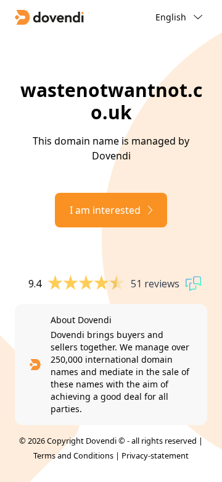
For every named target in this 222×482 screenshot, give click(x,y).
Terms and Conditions (73, 455)
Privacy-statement (155, 455)
